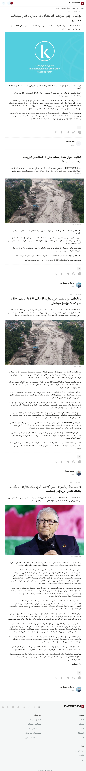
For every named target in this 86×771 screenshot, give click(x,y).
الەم (79, 127)
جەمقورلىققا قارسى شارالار (33, 733)
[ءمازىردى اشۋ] (3, 3)
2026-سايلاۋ (75, 9)
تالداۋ (82, 729)
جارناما (82, 760)
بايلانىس (81, 755)
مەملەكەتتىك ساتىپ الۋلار (33, 738)
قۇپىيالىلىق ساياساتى (34, 724)
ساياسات (81, 724)
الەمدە (82, 738)
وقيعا (68, 9)
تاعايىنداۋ (63, 9)
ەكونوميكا (81, 733)
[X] (55, 132)
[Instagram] (79, 132)
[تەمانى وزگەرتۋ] (10, 3)
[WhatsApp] (73, 132)
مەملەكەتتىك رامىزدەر (34, 729)
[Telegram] (67, 132)
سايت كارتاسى (79, 751)
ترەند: (82, 8)
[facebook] (29, 707)
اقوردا (57, 9)
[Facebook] (61, 132)
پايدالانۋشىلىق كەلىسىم (34, 720)
